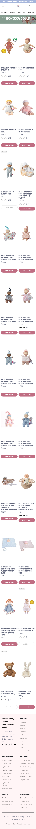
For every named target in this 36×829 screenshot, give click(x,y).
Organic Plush (7, 780)
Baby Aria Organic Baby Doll (9, 69)
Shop (8, 17)
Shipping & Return (26, 804)
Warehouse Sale (25, 751)
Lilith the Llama (25, 760)
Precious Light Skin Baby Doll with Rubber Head (8, 257)
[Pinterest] (9, 744)
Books (22, 741)
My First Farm (6, 764)
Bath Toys (21, 12)
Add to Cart (9, 83)
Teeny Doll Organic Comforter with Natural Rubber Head (9, 632)
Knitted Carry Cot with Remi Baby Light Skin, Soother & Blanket (27, 506)
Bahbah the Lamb (26, 776)
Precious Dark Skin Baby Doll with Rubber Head (8, 319)
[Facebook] (3, 744)
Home (3, 17)
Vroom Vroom (7, 788)
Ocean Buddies (7, 773)
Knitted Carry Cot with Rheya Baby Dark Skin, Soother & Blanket (9, 506)
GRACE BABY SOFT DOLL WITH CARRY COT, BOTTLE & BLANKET (25, 195)
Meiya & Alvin (24, 780)
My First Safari (7, 760)
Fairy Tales (5, 776)
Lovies (22, 735)
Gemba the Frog (25, 767)
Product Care (24, 801)
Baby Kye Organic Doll (8, 131)
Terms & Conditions (23, 824)
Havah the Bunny (26, 773)
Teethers (3, 12)
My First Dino (6, 767)
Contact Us (23, 807)
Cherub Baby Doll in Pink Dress (26, 131)
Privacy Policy (11, 824)
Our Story (5, 798)
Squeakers (23, 738)
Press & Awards (7, 804)
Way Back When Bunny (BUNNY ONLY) (25, 693)
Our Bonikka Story (8, 801)
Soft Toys (31, 12)
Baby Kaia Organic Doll (26, 69)
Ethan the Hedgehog (27, 764)
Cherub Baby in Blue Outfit (7, 193)
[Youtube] (15, 744)
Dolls (21, 744)
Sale (21, 748)
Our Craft (5, 807)
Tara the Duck (24, 770)
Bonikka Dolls (16, 17)
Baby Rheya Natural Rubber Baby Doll (27, 630)
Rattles (12, 12)
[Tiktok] (11, 744)
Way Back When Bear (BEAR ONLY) (8, 692)
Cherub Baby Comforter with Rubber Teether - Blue (8, 570)
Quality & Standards (26, 798)
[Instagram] (6, 744)
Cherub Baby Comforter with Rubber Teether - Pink (26, 570)
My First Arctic (7, 770)
